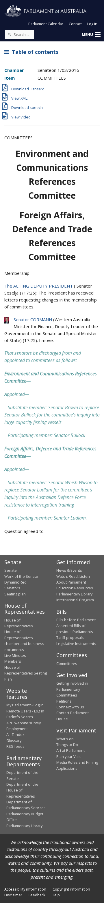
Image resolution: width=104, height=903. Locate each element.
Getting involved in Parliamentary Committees (72, 689)
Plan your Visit (68, 756)
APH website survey (23, 722)
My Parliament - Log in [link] (25, 705)
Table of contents (33, 51)
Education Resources (74, 588)
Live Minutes (15, 655)
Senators (12, 588)
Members (12, 661)
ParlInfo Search (19, 716)
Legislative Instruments (76, 643)
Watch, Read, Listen (73, 576)
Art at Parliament (70, 750)
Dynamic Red (15, 582)
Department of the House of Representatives (22, 790)
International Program (75, 599)
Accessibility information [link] (25, 889)
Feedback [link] (37, 894)
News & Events (69, 570)
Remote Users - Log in (25, 711)
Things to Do (67, 744)
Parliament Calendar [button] (45, 23)
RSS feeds (15, 746)
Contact (75, 23)
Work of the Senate (21, 576)
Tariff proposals (70, 637)
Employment (17, 728)
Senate (10, 570)
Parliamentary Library (74, 594)
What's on (65, 738)
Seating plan (15, 594)
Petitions (64, 701)
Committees (66, 663)
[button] (91, 35)
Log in (92, 23)
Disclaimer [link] (13, 894)
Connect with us (70, 707)
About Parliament (71, 582)
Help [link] (56, 894)
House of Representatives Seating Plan (25, 673)
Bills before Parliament (76, 619)
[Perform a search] (9, 34)
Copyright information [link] (71, 889)
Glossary (13, 740)
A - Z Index (15, 734)
